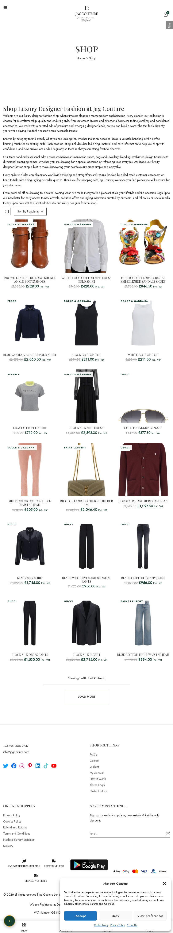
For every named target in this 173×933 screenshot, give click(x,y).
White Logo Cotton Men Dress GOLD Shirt (86, 279)
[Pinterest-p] (29, 765)
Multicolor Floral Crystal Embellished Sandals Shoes (143, 279)
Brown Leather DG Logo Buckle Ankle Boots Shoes (30, 279)
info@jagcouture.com (16, 752)
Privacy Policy (117, 925)
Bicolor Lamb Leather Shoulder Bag (86, 503)
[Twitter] (5, 765)
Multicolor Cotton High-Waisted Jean (29, 503)
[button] (164, 883)
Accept (81, 916)
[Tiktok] (46, 765)
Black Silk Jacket (86, 655)
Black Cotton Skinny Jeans (143, 578)
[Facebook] (13, 765)
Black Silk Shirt (30, 578)
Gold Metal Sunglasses (143, 428)
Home (81, 58)
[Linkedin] (38, 765)
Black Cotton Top (86, 355)
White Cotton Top (143, 355)
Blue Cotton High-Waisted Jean (143, 655)
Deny (115, 916)
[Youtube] (54, 765)
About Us (132, 925)
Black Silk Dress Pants (30, 655)
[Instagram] (21, 765)
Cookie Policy (101, 925)
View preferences (150, 916)
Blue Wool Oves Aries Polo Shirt (30, 355)
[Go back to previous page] (9, 921)
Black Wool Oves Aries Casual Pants (86, 580)
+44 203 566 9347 (15, 746)
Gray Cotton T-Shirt (30, 428)
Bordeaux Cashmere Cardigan (143, 501)
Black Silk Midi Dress (86, 428)
